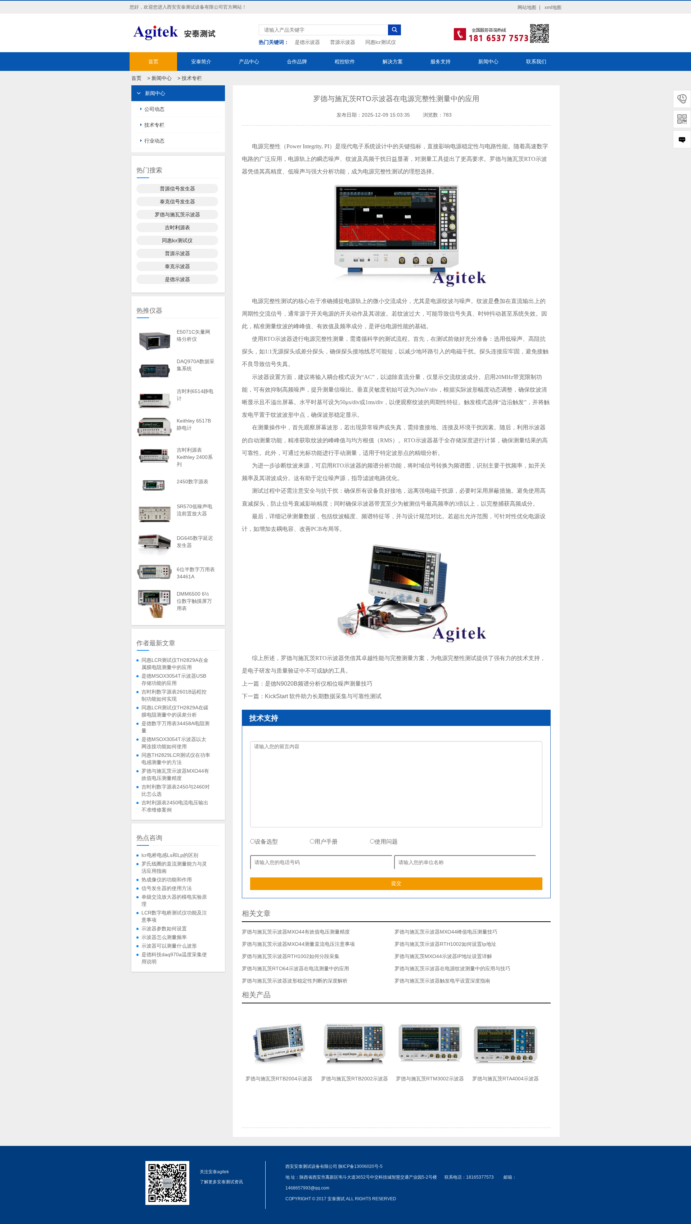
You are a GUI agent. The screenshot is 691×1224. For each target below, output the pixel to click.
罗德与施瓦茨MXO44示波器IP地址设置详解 (443, 956)
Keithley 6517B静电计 (194, 424)
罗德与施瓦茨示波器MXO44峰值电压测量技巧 (445, 932)
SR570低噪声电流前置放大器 (194, 509)
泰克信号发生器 (177, 201)
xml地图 (553, 7)
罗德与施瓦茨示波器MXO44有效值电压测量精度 (175, 774)
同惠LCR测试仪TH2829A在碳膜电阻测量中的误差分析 (174, 711)
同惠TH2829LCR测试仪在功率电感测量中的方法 (175, 758)
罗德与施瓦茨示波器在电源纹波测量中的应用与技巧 (452, 968)
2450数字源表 (192, 481)
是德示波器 (307, 42)
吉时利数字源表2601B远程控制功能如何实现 (174, 695)
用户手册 (326, 842)
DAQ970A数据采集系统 (195, 364)
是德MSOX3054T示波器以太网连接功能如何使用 (173, 742)
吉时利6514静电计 (195, 394)
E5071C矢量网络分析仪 (193, 335)
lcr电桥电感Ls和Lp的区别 (169, 855)
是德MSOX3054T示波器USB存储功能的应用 (173, 679)
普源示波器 (342, 42)
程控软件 (345, 61)
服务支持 (440, 61)
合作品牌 (297, 61)
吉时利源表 (177, 227)
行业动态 (154, 141)
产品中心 (249, 61)
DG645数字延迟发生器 (195, 541)
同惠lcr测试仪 (380, 42)
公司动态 (154, 109)
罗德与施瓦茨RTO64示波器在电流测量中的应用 (295, 968)
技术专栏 (192, 78)
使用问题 (386, 842)
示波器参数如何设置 (164, 928)
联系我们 (536, 61)
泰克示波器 (177, 266)
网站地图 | (529, 7)
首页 (153, 61)
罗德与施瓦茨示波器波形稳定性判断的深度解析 (295, 981)
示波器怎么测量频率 (164, 937)
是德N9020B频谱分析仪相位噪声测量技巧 (318, 684)
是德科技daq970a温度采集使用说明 (174, 958)
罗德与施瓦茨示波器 (177, 214)
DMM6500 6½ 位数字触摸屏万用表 (194, 601)
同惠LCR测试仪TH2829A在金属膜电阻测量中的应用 (174, 663)
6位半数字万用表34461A (196, 572)
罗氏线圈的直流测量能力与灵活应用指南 (174, 867)
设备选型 (266, 842)
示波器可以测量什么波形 (169, 946)
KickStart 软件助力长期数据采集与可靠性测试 (323, 696)
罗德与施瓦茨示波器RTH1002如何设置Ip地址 (445, 944)
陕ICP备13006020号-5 (360, 1166)
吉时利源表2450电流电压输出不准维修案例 (174, 806)
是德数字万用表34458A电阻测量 (175, 727)
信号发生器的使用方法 (166, 888)
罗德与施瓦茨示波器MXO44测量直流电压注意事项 (298, 944)
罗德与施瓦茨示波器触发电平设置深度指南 (442, 981)
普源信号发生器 (177, 188)
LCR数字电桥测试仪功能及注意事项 (174, 916)
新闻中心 (488, 61)
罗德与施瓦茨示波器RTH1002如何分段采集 (290, 956)
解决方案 (393, 61)
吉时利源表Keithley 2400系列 (195, 457)
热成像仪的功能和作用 (166, 879)
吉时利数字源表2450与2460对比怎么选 (175, 790)
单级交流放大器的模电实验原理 (174, 900)
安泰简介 (201, 61)
